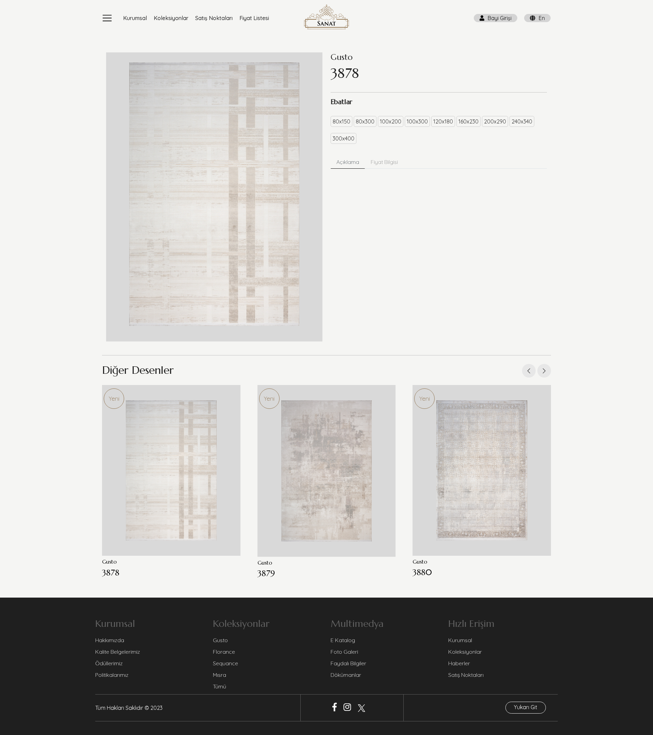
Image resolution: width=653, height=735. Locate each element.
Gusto (220, 640)
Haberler (459, 663)
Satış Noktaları (214, 18)
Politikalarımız (112, 674)
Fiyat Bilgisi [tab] (384, 161)
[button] (544, 371)
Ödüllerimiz (109, 663)
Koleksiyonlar (171, 18)
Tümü (219, 686)
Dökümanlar (346, 674)
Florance (224, 651)
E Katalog (343, 640)
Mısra (219, 674)
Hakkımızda (109, 640)
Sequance (225, 663)
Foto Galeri (344, 651)
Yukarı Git (525, 707)
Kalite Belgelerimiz (117, 651)
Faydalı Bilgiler (348, 663)
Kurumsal (135, 18)
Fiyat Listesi (254, 18)
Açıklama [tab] (347, 161)
